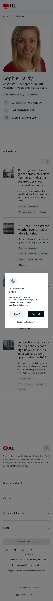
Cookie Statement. (20, 305)
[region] (26, 300)
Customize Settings (26, 322)
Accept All (36, 314)
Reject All (17, 314)
